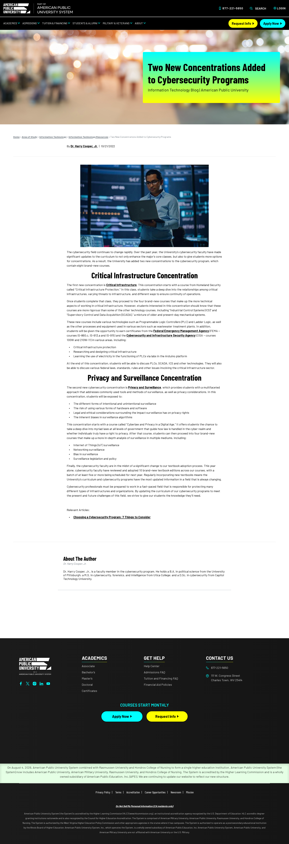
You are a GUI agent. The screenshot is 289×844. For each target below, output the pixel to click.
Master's (87, 678)
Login (281, 8)
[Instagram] (34, 683)
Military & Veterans (116, 23)
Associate (88, 666)
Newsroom (176, 792)
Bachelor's (88, 672)
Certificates (89, 691)
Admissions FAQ (154, 672)
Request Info (241, 23)
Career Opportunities (155, 792)
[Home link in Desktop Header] (38, 8)
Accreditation (133, 792)
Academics (10, 23)
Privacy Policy (102, 792)
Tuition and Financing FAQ (161, 678)
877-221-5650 (232, 8)
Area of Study (29, 136)
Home (16, 136)
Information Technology (52, 136)
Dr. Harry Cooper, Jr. (84, 146)
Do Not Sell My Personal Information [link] (144, 806)
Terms (118, 792)
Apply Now (271, 23)
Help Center (151, 666)
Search (260, 8)
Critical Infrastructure (121, 285)
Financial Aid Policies (158, 684)
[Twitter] (27, 683)
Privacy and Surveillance (144, 387)
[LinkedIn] (41, 683)
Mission (190, 792)
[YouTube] (48, 683)
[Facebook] (21, 683)
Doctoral (87, 684)
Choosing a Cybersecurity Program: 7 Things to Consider (112, 517)
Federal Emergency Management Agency (181, 331)
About (139, 23)
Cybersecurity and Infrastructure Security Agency (160, 335)
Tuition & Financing (54, 23)
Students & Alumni (85, 23)
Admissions (29, 23)
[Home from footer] (35, 666)
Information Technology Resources (88, 136)
